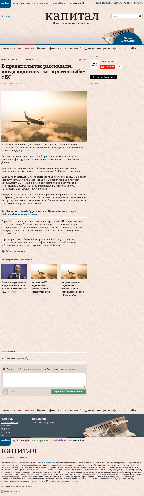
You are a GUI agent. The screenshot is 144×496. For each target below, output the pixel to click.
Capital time (59, 3)
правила (138, 3)
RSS (84, 59)
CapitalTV (130, 48)
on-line (5, 3)
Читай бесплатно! (128, 40)
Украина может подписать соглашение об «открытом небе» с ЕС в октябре (72, 288)
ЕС (7, 251)
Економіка (26, 48)
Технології (73, 48)
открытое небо (17, 251)
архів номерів (21, 3)
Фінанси (55, 48)
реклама (118, 3)
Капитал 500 (76, 3)
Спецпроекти (40, 3)
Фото (116, 48)
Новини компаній (104, 3)
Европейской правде (40, 156)
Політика (8, 48)
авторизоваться (67, 369)
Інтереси (103, 48)
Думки (89, 48)
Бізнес (41, 48)
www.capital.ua (47, 463)
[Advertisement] (44, 325)
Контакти (128, 3)
